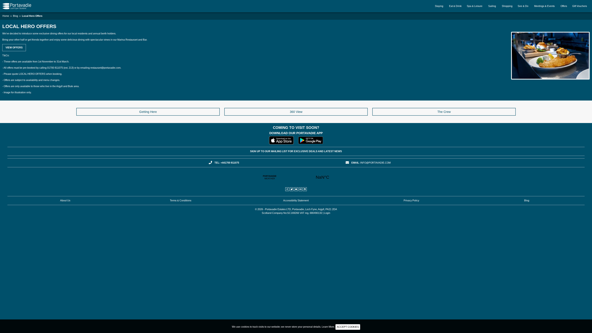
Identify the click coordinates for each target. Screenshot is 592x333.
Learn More (328, 326)
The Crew (444, 111)
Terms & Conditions (180, 200)
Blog (15, 16)
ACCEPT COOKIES (348, 327)
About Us (65, 200)
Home (5, 16)
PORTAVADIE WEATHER (296, 177)
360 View (296, 111)
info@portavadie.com (375, 162)
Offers (564, 6)
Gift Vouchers (579, 6)
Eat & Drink (455, 6)
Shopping (507, 6)
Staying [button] (439, 6)
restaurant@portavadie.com (105, 67)
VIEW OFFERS (14, 47)
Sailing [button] (492, 6)
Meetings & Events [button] (544, 6)
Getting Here (148, 111)
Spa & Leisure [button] (474, 6)
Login (327, 213)
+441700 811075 (230, 162)
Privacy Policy (411, 200)
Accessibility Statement (296, 200)
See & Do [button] (523, 6)
